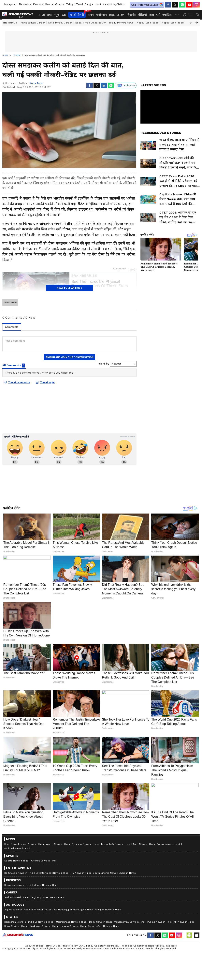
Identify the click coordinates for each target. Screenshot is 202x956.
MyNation (119, 4)
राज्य (91, 15)
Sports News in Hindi (16, 860)
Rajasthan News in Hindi (18, 921)
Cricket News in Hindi (43, 860)
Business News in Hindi (18, 885)
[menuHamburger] (191, 15)
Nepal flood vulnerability (90, 22)
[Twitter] (175, 4)
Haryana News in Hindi (73, 926)
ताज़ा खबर (45, 15)
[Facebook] (168, 4)
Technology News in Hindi (116, 844)
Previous (191, 23)
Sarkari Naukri (12, 897)
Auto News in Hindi (144, 844)
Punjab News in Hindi (159, 921)
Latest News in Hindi (32, 844)
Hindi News (10, 844)
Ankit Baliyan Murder (33, 22)
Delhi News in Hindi (100, 921)
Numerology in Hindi (81, 909)
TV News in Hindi (81, 873)
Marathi (107, 4)
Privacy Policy (70, 945)
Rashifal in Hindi (33, 909)
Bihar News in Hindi (15, 926)
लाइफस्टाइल (116, 15)
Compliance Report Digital (149, 945)
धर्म (158, 15)
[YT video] (189, 4)
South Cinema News (105, 873)
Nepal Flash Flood (148, 22)
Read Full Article (69, 288)
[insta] (196, 4)
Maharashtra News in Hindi (129, 921)
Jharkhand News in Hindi (43, 926)
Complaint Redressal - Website (113, 945)
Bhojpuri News (127, 873)
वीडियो (142, 15)
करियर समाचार (10, 302)
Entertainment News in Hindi (52, 873)
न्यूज (57, 15)
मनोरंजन (101, 15)
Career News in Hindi (53, 897)
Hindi (97, 4)
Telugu (70, 4)
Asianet (17, 934)
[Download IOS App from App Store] (196, 935)
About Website (34, 945)
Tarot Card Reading (56, 909)
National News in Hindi (17, 848)
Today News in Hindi (168, 844)
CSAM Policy (86, 945)
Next (197, 23)
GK (64, 15)
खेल (151, 15)
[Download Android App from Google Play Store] (189, 935)
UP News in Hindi (44, 921)
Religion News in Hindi (108, 909)
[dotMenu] (177, 15)
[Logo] (19, 14)
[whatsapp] (182, 4)
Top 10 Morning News (121, 22)
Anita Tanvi (36, 83)
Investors (171, 945)
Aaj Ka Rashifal (13, 909)
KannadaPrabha (55, 4)
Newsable (25, 4)
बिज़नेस (131, 15)
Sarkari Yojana (31, 897)
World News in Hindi (58, 844)
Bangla (89, 4)
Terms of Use (52, 945)
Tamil (79, 4)
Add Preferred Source (144, 4)
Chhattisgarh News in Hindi (103, 926)
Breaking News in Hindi (85, 844)
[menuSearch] (197, 14)
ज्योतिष (167, 15)
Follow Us (129, 85)
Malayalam (10, 4)
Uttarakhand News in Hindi (71, 921)
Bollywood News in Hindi (19, 873)
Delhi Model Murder (60, 22)
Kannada (38, 4)
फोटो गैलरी (77, 15)
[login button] (185, 14)
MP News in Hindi (184, 921)
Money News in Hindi (46, 885)
